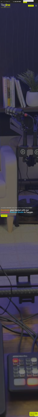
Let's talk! (31, 5)
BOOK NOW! (4, 215)
